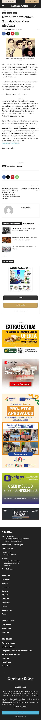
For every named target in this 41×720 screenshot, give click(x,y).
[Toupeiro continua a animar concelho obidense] (6, 249)
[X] (8, 33)
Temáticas (6, 602)
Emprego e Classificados (11, 561)
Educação (5, 595)
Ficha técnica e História (11, 654)
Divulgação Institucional (11, 563)
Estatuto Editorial (8, 647)
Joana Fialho (7, 29)
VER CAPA (20, 298)
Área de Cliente (7, 569)
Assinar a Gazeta (8, 643)
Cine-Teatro (20, 166)
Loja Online (6, 625)
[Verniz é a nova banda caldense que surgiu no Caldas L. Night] (6, 230)
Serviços (5, 558)
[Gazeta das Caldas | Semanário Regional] (19, 5)
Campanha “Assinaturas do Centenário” (16, 539)
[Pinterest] (12, 33)
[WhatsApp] (17, 33)
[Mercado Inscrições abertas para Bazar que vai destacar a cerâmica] (6, 240)
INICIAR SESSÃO (20, 305)
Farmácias (7, 565)
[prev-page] (3, 256)
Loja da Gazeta (7, 548)
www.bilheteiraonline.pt (10, 143)
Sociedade (6, 580)
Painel (14, 13)
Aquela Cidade (11, 166)
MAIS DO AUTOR (28, 223)
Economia (5, 587)
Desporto (5, 599)
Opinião (5, 606)
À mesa (4, 614)
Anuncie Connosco (10, 555)
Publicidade (6, 552)
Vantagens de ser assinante (13, 541)
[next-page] (6, 256)
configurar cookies (21, 707)
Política (5, 583)
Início (3, 10)
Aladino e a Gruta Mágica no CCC (30, 190)
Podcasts (5, 632)
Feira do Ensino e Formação (12, 545)
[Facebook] (4, 33)
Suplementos (7, 610)
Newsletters (6, 628)
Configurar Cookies (20, 716)
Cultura (8, 10)
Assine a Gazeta (8, 536)
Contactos (6, 666)
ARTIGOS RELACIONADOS (11, 223)
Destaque (9, 13)
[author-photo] (8, 210)
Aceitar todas (20, 713)
